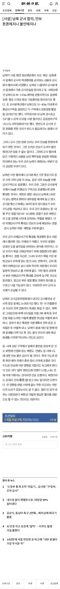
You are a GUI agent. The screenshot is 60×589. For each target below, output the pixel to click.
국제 (30, 583)
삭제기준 (54, 437)
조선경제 (54, 583)
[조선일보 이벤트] (30, 417)
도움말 (45, 437)
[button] (3, 4)
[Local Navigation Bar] (3, 4)
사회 (42, 583)
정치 (18, 583)
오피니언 (6, 583)
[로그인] (56, 4)
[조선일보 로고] (30, 4)
